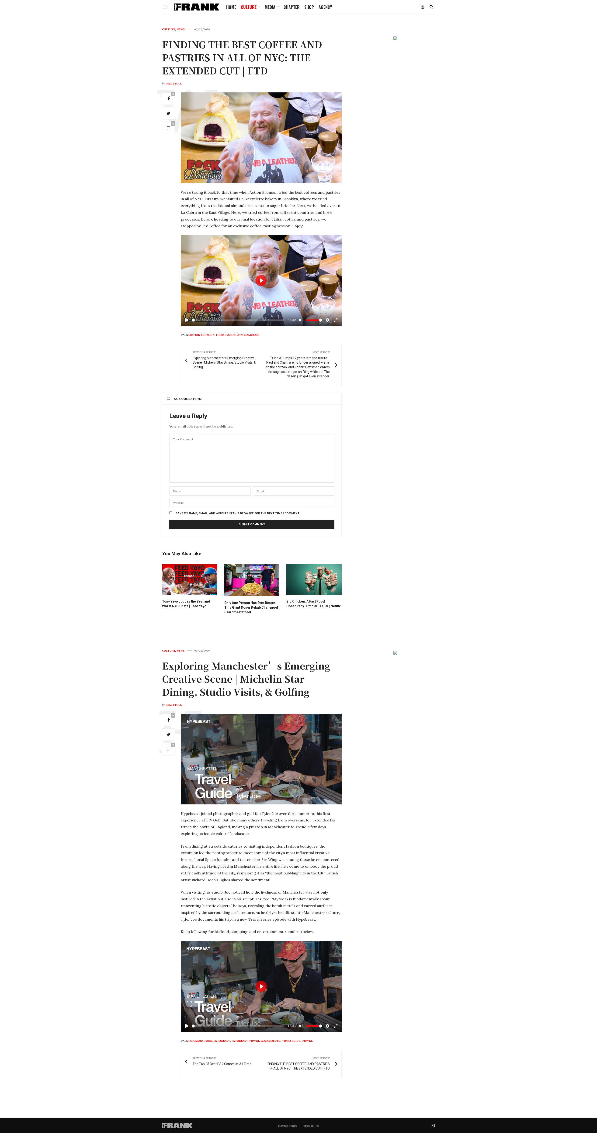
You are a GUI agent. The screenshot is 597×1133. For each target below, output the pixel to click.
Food (220, 335)
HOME (231, 7)
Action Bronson (202, 335)
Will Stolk (174, 83)
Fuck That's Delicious (242, 335)
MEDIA (270, 7)
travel (307, 1040)
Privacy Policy (287, 1126)
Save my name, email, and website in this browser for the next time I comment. (238, 513)
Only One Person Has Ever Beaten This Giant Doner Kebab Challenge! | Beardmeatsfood (251, 607)
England (196, 1040)
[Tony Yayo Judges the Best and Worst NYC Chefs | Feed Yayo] (189, 579)
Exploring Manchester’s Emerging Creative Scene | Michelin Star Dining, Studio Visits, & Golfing (246, 678)
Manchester (271, 1040)
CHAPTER (292, 7)
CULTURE (249, 7)
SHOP (309, 7)
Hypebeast (222, 1040)
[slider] (238, 320)
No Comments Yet (188, 398)
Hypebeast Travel (246, 1040)
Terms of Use (310, 1126)
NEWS (181, 29)
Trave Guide (291, 1040)
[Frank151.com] (196, 7)
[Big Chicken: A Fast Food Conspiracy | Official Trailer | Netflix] (314, 579)
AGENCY (325, 7)
